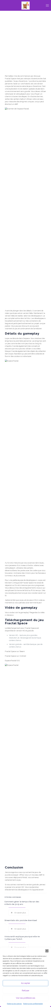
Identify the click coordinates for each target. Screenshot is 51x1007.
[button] (47, 951)
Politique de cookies (14, 1004)
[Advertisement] (25, 47)
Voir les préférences (25, 998)
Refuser (25, 990)
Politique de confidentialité (33, 1004)
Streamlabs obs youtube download (20, 920)
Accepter (25, 983)
